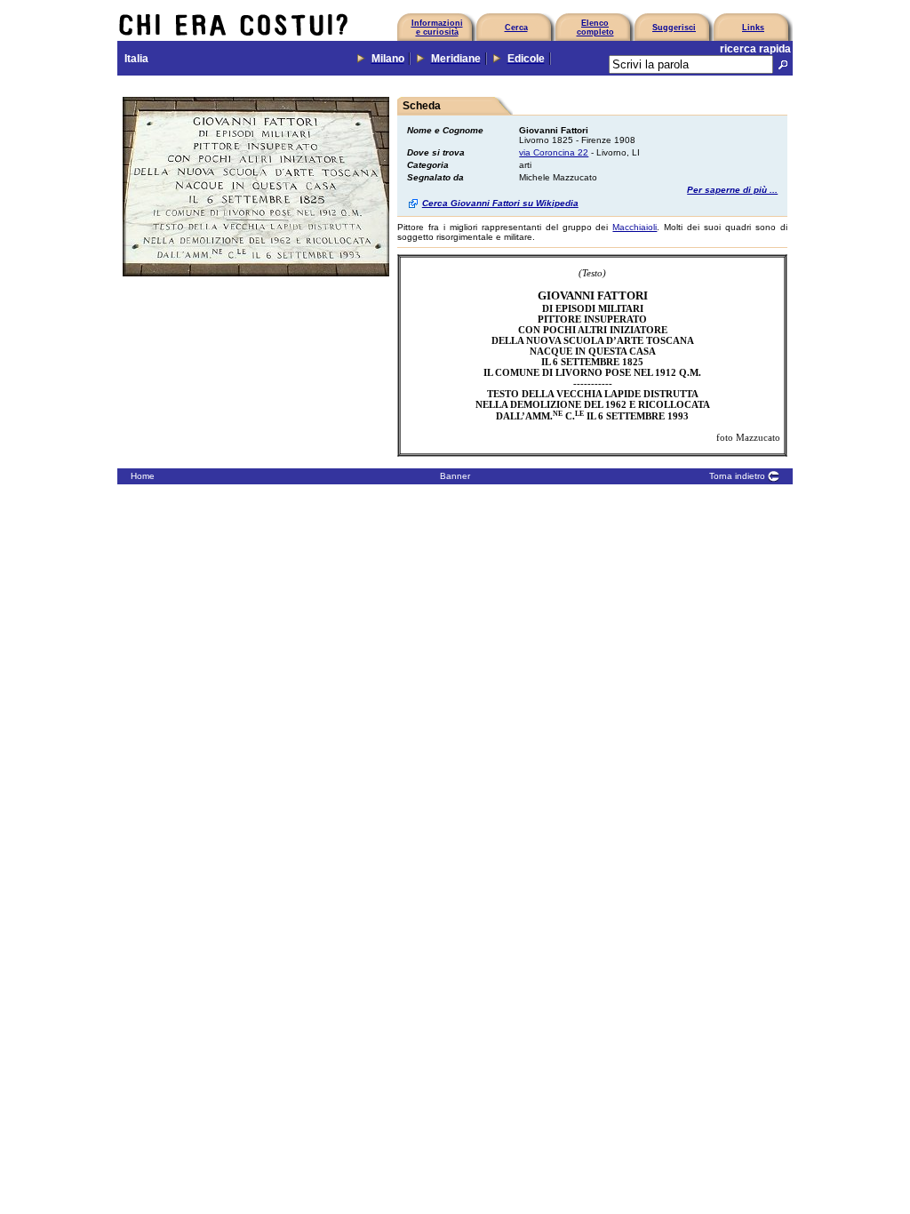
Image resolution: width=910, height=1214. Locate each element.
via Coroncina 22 (553, 152)
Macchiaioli (634, 227)
